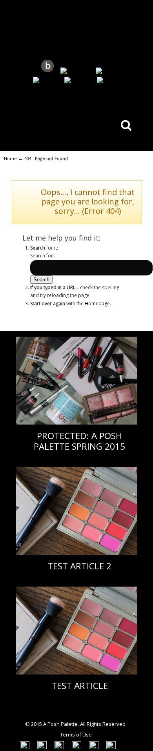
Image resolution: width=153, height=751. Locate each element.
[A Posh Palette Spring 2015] (76, 422)
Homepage (97, 303)
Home (10, 158)
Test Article (79, 686)
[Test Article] (76, 672)
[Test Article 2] (76, 553)
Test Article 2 (79, 566)
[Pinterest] (77, 80)
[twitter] (106, 71)
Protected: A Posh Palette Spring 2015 (79, 441)
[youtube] (45, 80)
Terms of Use (76, 734)
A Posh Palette (76, 29)
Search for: (42, 255)
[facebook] (110, 80)
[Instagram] (75, 71)
